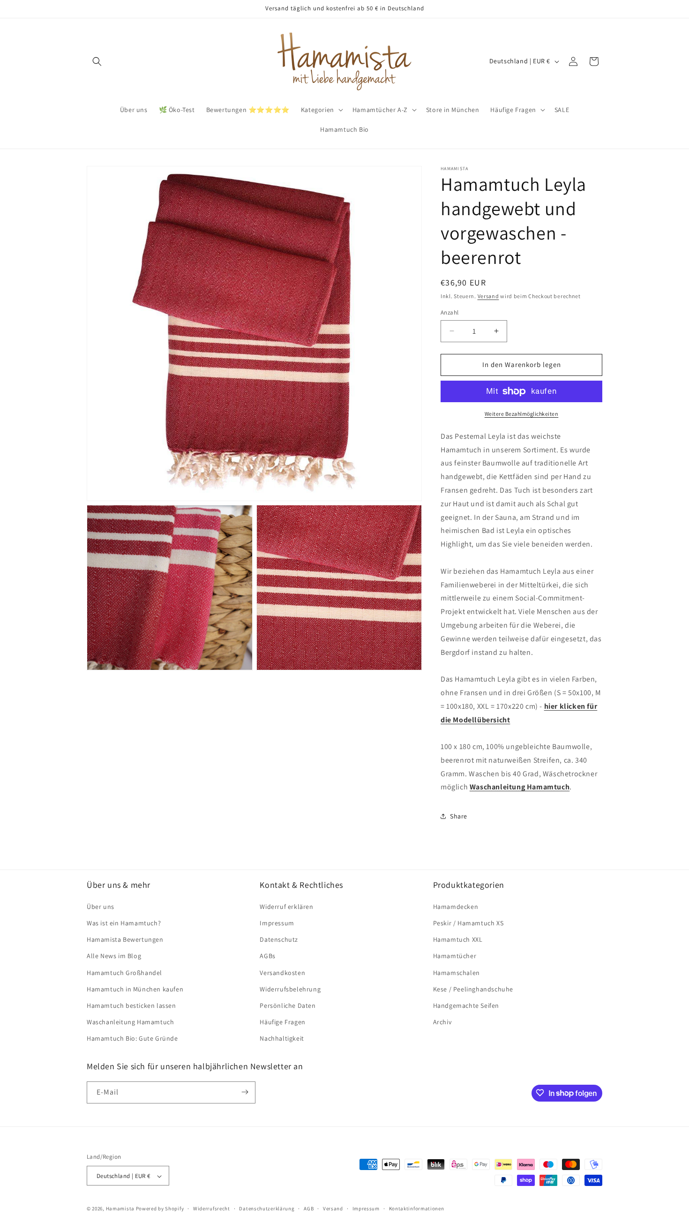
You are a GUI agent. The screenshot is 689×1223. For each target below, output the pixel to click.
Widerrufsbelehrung (290, 988)
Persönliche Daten (287, 1005)
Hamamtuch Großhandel (124, 972)
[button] (97, 61)
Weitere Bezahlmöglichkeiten (522, 413)
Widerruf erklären (286, 906)
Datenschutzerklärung (266, 1208)
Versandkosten (282, 972)
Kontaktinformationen (416, 1208)
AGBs (267, 956)
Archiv (442, 1021)
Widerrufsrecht (211, 1208)
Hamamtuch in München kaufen (135, 988)
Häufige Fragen (282, 1021)
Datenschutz (279, 939)
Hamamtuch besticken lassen (131, 1005)
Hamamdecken (456, 906)
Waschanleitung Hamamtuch (130, 1021)
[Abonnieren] (244, 1092)
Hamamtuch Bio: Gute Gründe (132, 1038)
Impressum (277, 922)
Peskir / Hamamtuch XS (468, 922)
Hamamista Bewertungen (125, 939)
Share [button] (458, 816)
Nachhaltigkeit (282, 1038)
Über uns (100, 906)
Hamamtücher (455, 956)
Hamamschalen (456, 972)
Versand (488, 296)
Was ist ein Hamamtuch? (124, 922)
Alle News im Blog (114, 956)
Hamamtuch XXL (458, 939)
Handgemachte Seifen (466, 1005)
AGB (309, 1208)
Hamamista (120, 1209)
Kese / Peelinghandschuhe (473, 988)
